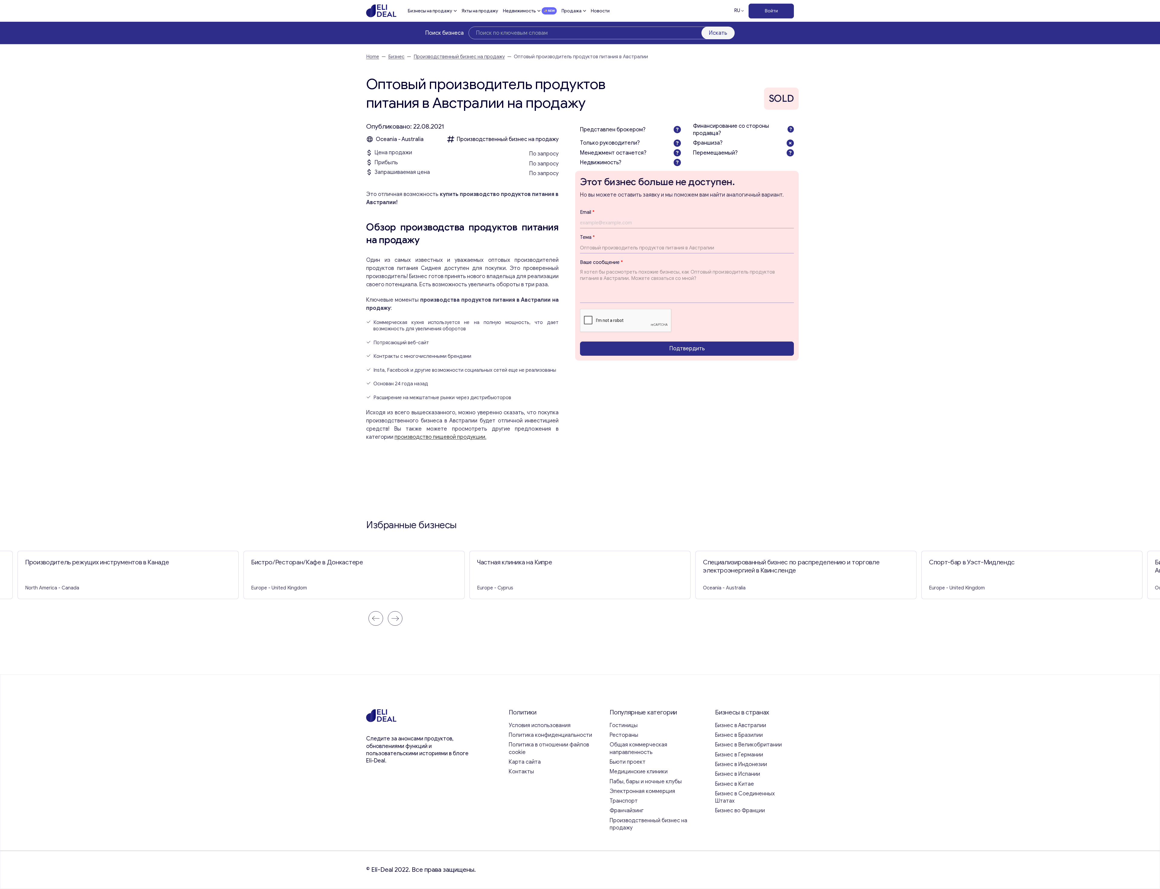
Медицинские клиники (639, 771)
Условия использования (540, 725)
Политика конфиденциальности (550, 735)
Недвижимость (519, 11)
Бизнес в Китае (734, 784)
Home (372, 57)
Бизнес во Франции (740, 810)
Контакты (521, 771)
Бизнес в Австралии (740, 725)
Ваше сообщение (601, 262)
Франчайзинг (627, 810)
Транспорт (624, 801)
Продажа (572, 11)
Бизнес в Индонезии (741, 764)
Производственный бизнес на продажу (459, 57)
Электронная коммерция (642, 791)
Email (587, 212)
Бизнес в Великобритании (748, 744)
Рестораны (624, 735)
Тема (587, 237)
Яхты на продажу (480, 11)
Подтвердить (687, 348)
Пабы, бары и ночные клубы (646, 781)
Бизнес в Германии (739, 754)
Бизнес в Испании (737, 774)
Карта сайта (525, 762)
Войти (771, 11)
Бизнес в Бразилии (739, 735)
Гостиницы (624, 725)
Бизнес (396, 57)
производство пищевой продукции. (440, 437)
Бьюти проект (628, 762)
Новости (600, 11)
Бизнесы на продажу (430, 11)
